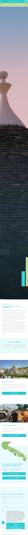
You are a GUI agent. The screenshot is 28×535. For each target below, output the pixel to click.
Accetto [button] (15, 523)
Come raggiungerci (14, 473)
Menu (1, 1)
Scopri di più (14, 393)
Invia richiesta (7, 4)
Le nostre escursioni (14, 477)
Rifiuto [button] (15, 525)
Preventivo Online (21, 4)
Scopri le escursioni (14, 435)
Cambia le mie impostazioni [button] (15, 528)
